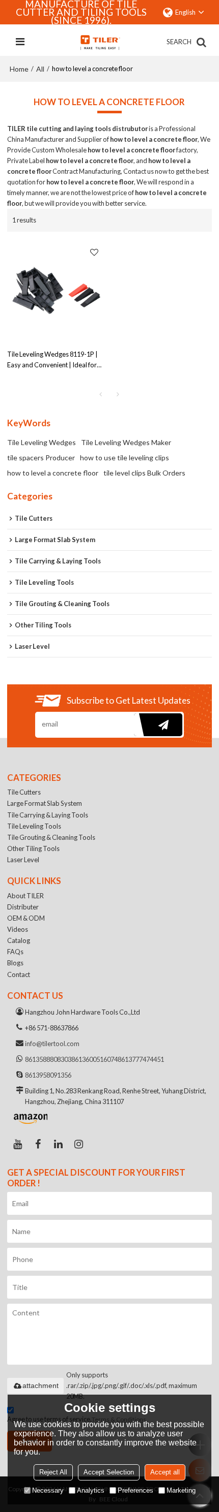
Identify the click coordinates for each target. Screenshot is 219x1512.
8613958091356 (48, 1075)
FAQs (15, 952)
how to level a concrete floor (52, 472)
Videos (17, 929)
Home (19, 69)
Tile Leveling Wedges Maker (126, 442)
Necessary (48, 1490)
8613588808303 (48, 1059)
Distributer (23, 907)
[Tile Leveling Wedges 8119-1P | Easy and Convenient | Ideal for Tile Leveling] (55, 290)
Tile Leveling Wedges (41, 442)
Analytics (90, 1490)
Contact (18, 974)
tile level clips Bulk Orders (144, 472)
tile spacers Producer (41, 457)
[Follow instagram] (78, 1144)
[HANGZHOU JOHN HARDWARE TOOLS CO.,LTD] (100, 42)
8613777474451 (141, 1059)
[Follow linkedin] (58, 1144)
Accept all (165, 1472)
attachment (40, 1385)
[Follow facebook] (38, 1144)
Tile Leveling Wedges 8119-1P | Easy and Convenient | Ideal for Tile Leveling (52, 360)
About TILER (25, 896)
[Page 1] (100, 394)
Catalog (18, 940)
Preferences (135, 1490)
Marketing (181, 1490)
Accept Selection (109, 1472)
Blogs (15, 963)
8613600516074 (94, 1059)
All (40, 69)
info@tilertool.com (52, 1044)
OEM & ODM (26, 918)
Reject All (53, 1472)
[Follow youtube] (17, 1144)
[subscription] (158, 724)
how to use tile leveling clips (124, 457)
